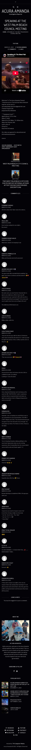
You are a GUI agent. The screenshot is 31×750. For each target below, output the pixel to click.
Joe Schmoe (6, 288)
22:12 (3, 209)
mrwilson (5, 411)
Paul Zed (5, 221)
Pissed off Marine (8, 458)
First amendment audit (10, 147)
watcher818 (6, 437)
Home (4, 32)
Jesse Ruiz (5, 506)
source (4, 138)
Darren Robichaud (9, 238)
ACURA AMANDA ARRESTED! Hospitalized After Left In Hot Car (19, 684)
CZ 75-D (4, 545)
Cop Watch (18, 145)
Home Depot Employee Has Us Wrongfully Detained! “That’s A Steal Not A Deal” (19, 692)
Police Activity (15, 700)
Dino (3, 368)
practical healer (8, 530)
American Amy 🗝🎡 (9, 269)
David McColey (7, 563)
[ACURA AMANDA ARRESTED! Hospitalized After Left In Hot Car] (5, 685)
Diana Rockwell (8, 578)
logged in (13, 600)
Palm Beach (6, 148)
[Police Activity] (5, 701)
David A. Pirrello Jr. (9, 253)
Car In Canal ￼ (15, 708)
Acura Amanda (7, 145)
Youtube (15, 43)
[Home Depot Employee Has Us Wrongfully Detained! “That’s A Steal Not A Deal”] (5, 693)
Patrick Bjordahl (8, 387)
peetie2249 (5, 489)
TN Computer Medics (18, 743)
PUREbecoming (7, 205)
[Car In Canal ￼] (5, 710)
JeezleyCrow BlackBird (10, 473)
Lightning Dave (8, 331)
